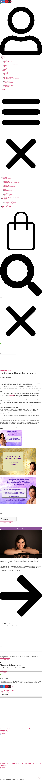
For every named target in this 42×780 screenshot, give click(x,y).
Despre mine (4, 58)
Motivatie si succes (8, 76)
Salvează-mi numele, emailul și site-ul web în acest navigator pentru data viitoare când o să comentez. (19, 657)
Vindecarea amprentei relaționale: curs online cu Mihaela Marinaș (20, 764)
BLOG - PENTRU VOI (21, 528)
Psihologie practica (8, 72)
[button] (21, 132)
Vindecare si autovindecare (10, 84)
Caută (1, 297)
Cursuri (3, 89)
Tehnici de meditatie (8, 82)
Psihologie (4, 70)
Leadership (6, 62)
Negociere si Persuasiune (9, 77)
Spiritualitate (4, 80)
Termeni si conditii (6, 688)
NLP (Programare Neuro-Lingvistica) (11, 78)
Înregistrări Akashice (6, 87)
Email (1, 646)
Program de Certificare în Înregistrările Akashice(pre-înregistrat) (19, 730)
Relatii (5, 65)
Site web (2, 650)
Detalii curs (2, 733)
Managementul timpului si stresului (11, 64)
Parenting (6, 69)
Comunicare (6, 74)
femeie (14, 399)
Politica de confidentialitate (8, 690)
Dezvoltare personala (6, 60)
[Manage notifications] (39, 777)
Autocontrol (6, 73)
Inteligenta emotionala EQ (9, 68)
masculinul (11, 395)
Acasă (3, 57)
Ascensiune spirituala (8, 85)
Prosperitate (6, 66)
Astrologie (6, 86)
